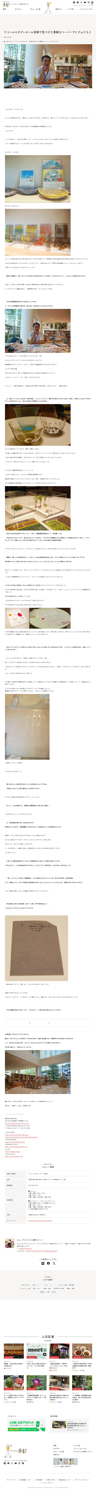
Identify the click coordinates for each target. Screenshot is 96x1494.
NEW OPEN (25, 1285)
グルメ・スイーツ (50, 1285)
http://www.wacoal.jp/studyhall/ (40, 1221)
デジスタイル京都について (82, 1451)
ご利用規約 (38, 1480)
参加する (59, 9)
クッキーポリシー (48, 1483)
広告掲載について (25, 1480)
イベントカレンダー (86, 9)
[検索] (92, 5)
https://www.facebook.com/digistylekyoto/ (42, 1251)
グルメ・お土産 (35, 9)
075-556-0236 (33, 1185)
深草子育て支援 (59, 1288)
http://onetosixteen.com (14, 1156)
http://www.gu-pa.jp (12, 1151)
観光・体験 (71, 1288)
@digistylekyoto (26, 1248)
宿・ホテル (37, 1288)
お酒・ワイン (37, 1285)
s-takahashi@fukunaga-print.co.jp (17, 1126)
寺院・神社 (47, 1288)
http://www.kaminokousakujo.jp (16, 1135)
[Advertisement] (48, 24)
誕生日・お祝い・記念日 (48, 1292)
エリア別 (70, 9)
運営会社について (65, 1480)
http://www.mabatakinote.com (16, 1147)
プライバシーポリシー (82, 1480)
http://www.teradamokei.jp (15, 1142)
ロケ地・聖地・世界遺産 (66, 1285)
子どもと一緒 (26, 1288)
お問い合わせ (50, 1480)
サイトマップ (11, 1480)
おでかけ (18, 9)
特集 (4, 9)
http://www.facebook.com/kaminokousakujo (21, 1137)
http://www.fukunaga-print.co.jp (17, 1123)
